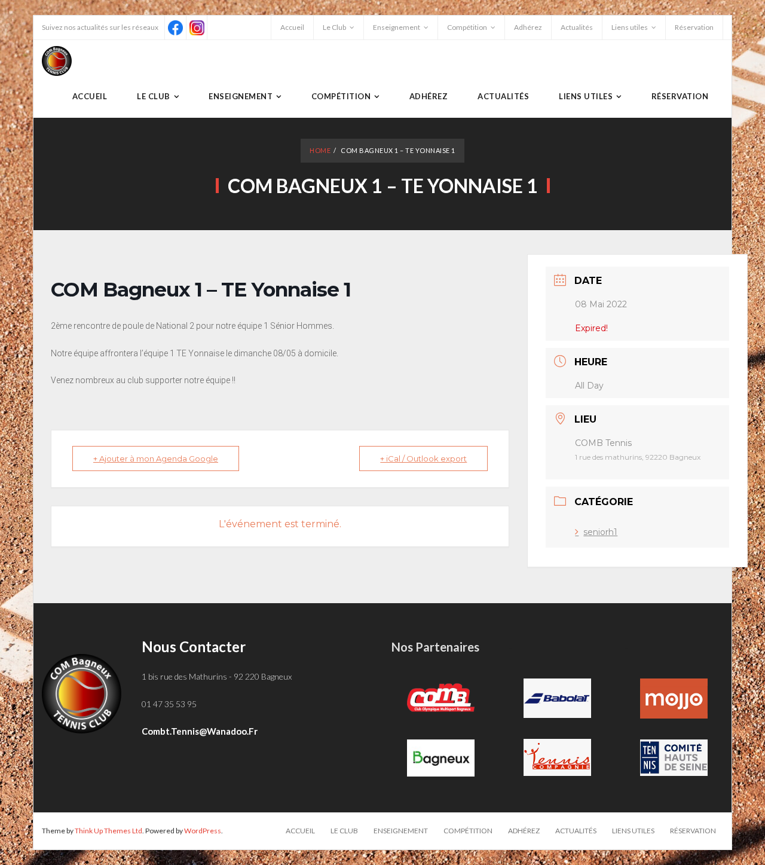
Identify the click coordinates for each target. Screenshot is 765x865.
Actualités (577, 27)
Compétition (467, 27)
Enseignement (396, 27)
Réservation (694, 27)
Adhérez (528, 27)
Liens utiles (629, 27)
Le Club (334, 27)
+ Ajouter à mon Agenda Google (155, 458)
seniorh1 (600, 532)
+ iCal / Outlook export (423, 458)
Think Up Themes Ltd (108, 830)
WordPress (202, 830)
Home (320, 150)
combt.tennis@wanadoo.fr (200, 731)
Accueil (292, 27)
